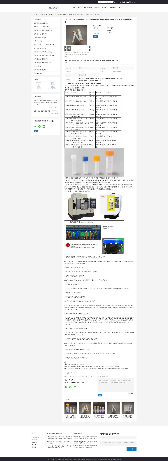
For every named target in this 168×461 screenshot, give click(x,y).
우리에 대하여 (88, 7)
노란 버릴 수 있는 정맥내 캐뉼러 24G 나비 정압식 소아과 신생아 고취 (59, 446)
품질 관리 (104, 7)
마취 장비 (37, 41)
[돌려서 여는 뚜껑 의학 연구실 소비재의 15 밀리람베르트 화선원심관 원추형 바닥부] (70, 408)
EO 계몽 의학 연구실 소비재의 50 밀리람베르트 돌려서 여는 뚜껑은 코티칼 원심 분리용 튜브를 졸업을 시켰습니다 (128, 417)
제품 (74, 7)
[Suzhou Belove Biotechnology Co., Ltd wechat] (45, 126)
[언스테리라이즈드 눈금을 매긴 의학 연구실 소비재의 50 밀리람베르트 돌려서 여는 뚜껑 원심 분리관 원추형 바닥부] (99, 408)
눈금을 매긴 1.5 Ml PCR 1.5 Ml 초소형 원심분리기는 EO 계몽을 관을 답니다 (113, 417)
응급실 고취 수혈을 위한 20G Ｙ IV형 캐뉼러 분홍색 (59, 442)
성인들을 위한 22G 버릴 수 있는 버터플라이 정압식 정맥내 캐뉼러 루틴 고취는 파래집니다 (60, 438)
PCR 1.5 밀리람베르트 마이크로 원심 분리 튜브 (115, 368)
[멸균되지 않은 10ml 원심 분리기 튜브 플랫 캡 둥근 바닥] (85, 408)
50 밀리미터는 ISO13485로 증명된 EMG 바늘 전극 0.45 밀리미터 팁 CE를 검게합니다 (86, 437)
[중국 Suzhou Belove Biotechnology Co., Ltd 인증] (38, 85)
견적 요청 (122, 2)
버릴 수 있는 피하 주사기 (41, 52)
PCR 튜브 (37, 73)
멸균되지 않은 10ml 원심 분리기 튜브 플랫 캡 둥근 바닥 (85, 417)
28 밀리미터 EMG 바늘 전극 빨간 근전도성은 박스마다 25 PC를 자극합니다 (85, 442)
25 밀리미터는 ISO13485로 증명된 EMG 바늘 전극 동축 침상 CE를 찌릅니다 (86, 446)
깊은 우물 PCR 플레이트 (41, 62)
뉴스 (120, 7)
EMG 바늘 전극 (38, 37)
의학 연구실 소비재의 (46, 14)
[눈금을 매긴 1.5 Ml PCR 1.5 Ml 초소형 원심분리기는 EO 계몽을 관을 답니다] (113, 408)
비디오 (80, 7)
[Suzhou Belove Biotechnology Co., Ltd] (53, 7)
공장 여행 (97, 7)
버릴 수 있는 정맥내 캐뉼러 (42, 30)
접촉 (95, 36)
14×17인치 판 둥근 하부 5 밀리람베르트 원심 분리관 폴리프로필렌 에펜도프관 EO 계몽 (76, 54)
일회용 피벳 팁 (38, 70)
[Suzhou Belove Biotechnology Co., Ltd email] (36, 126)
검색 (115, 2)
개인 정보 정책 (52, 459)
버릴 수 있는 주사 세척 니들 (42, 55)
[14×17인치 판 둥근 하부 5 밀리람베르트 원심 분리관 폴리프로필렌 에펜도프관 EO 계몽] (76, 35)
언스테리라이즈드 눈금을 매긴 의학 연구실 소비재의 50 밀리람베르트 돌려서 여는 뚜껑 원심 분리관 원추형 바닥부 (99, 417)
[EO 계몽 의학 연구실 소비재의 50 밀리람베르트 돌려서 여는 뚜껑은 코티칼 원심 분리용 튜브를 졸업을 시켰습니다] (128, 408)
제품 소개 (37, 14)
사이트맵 (33, 447)
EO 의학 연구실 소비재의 (74, 368)
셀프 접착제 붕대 (39, 48)
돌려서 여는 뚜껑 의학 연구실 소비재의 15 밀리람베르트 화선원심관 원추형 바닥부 (70, 417)
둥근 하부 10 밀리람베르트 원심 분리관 (92, 368)
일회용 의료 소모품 (40, 23)
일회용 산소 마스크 (40, 59)
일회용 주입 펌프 (39, 34)
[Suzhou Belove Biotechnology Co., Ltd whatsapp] (40, 126)
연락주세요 (113, 7)
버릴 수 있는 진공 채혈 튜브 (42, 44)
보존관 (36, 66)
